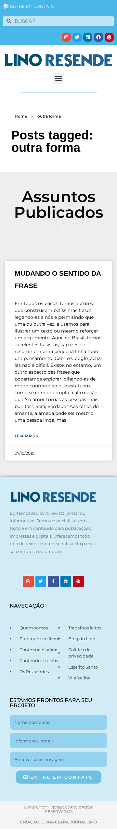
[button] (58, 78)
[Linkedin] (87, 37)
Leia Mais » (26, 435)
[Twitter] (77, 37)
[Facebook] (98, 37)
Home (21, 116)
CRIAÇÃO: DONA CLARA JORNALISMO (58, 822)
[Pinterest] (109, 37)
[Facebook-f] (53, 581)
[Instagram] (66, 37)
